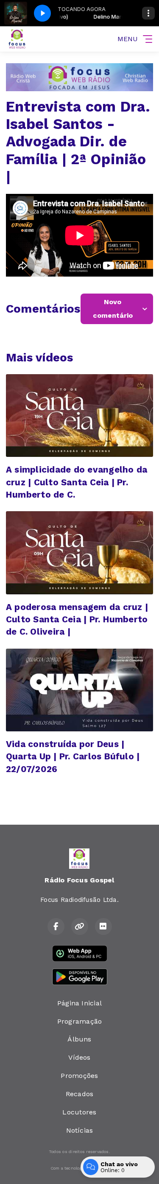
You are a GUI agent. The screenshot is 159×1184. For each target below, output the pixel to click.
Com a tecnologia (68, 1168)
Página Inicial (79, 1003)
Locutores (79, 1112)
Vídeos (79, 1057)
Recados (80, 1094)
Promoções (79, 1076)
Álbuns (79, 1039)
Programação (79, 1021)
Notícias (79, 1130)
